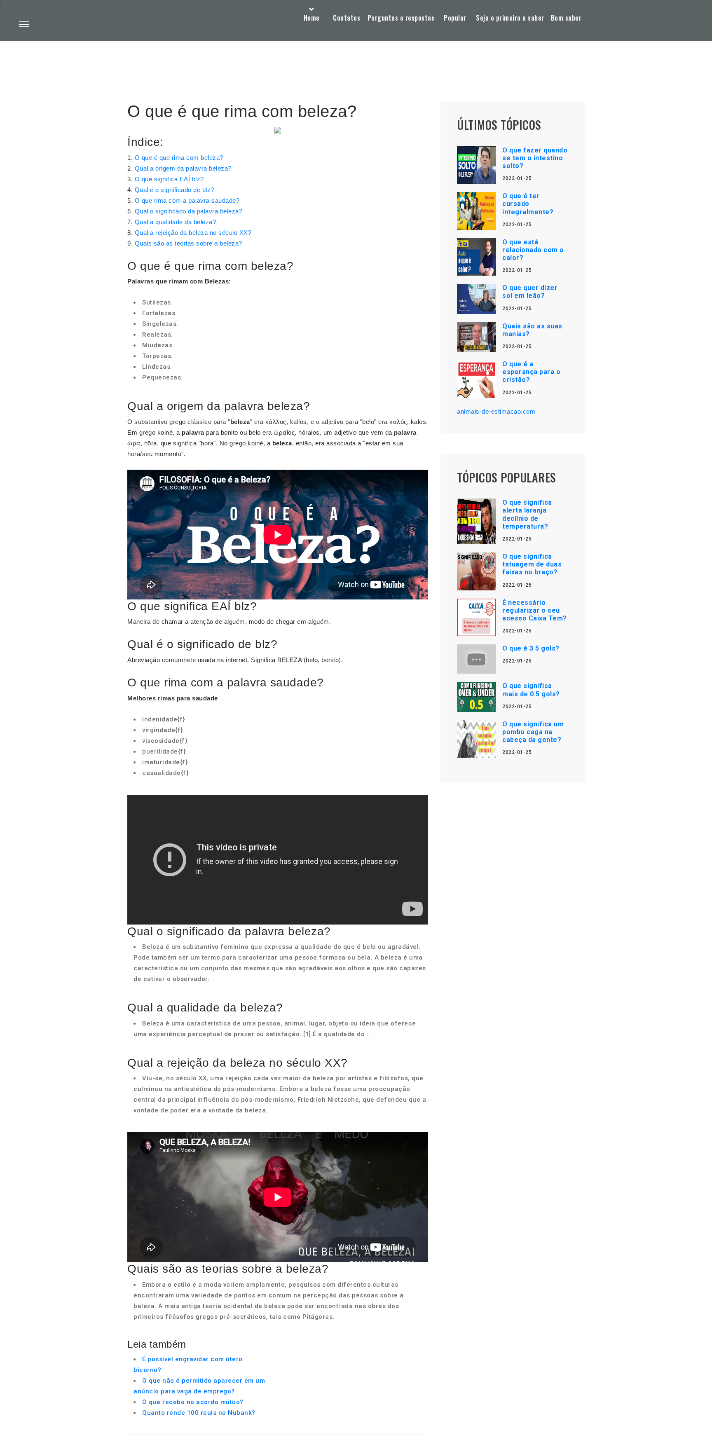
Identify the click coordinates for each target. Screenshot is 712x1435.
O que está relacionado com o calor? (533, 250)
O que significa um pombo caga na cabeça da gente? (533, 732)
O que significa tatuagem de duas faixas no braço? (532, 564)
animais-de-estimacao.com (496, 411)
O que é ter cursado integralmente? (527, 203)
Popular (455, 18)
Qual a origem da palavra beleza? (183, 168)
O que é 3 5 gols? (531, 648)
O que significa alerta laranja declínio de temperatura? (527, 514)
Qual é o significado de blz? (174, 189)
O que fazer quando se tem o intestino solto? (534, 158)
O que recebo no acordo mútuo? (193, 1402)
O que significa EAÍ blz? (169, 179)
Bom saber (566, 18)
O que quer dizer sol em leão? (529, 292)
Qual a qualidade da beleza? (175, 221)
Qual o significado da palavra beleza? (189, 211)
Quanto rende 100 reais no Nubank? (198, 1412)
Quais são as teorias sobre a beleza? (188, 243)
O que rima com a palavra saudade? (187, 200)
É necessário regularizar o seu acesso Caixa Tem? (534, 610)
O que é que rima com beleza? (179, 157)
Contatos (346, 18)
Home (312, 18)
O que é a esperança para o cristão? (531, 372)
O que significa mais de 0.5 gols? (531, 690)
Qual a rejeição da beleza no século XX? (193, 232)
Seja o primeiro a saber (510, 18)
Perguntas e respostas (401, 18)
